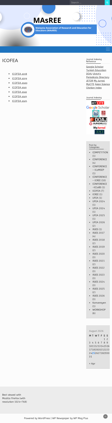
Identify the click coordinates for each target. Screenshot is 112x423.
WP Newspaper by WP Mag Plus (70, 418)
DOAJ (89, 73)
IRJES (95, 229)
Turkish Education (96, 70)
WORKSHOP (99, 309)
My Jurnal (99, 80)
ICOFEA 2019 (19, 78)
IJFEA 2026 (98, 222)
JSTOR (89, 80)
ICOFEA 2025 (19, 101)
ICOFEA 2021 (19, 87)
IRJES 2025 (98, 288)
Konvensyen (99, 302)
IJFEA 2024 (98, 201)
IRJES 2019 (98, 246)
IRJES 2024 (98, 281)
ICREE (95, 194)
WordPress (44, 418)
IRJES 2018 (98, 239)
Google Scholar (95, 66)
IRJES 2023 (98, 274)
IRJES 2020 (98, 253)
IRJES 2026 (98, 295)
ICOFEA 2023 (19, 96)
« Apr (92, 363)
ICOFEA (96, 191)
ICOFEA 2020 (19, 83)
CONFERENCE (99, 159)
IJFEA (95, 197)
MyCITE (90, 84)
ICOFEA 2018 (19, 74)
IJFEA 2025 (98, 215)
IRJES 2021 (98, 260)
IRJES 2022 (98, 267)
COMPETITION (100, 152)
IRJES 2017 (98, 232)
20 (99, 349)
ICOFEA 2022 (19, 92)
